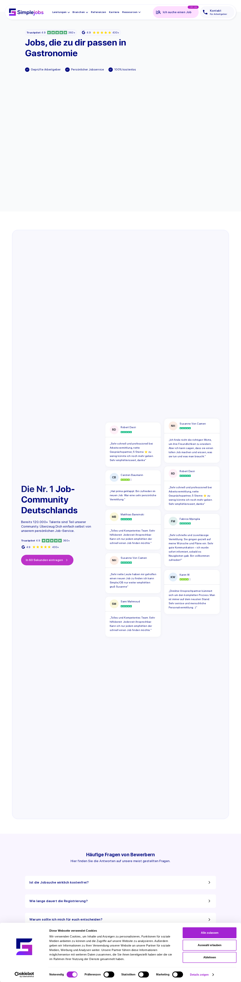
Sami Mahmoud (130, 601)
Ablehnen (209, 957)
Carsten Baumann (132, 475)
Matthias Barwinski (132, 514)
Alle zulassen (209, 932)
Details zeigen (199, 974)
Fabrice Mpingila (190, 518)
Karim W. (185, 574)
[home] (26, 12)
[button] (61, 12)
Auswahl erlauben (209, 945)
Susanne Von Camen (134, 558)
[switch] (109, 974)
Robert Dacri (128, 427)
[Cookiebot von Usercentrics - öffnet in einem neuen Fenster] (24, 974)
